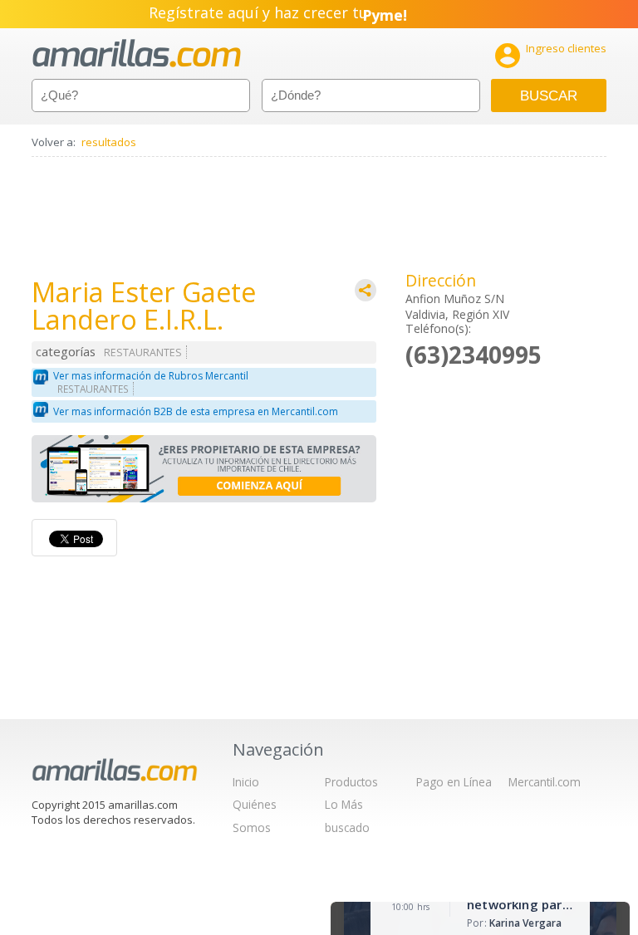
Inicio (246, 782)
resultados (108, 142)
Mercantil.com (544, 782)
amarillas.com (137, 53)
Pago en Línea (454, 782)
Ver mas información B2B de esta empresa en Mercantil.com (195, 411)
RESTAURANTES (143, 352)
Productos (351, 782)
